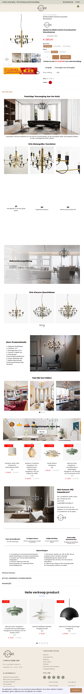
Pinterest (50, 82)
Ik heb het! (76, 690)
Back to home (78, 17)
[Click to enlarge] (6, 49)
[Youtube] (58, 677)
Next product (80, 17)
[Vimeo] (63, 677)
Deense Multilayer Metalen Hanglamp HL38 (41, 627)
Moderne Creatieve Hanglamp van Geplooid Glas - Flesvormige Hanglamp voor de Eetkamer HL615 (32, 468)
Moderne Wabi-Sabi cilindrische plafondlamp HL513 (12, 465)
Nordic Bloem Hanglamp (52, 464)
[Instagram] (49, 677)
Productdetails (8, 573)
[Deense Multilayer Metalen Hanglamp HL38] (42, 611)
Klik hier (42, 432)
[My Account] (71, 7)
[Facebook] (44, 677)
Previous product (75, 17)
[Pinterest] (53, 677)
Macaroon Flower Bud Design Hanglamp (69, 627)
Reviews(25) (6, 584)
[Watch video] (6, 44)
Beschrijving (7, 92)
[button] (4, 33)
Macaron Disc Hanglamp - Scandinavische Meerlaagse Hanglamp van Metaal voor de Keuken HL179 (72, 468)
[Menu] (4, 7)
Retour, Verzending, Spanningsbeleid (16, 578)
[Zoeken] (10, 7)
